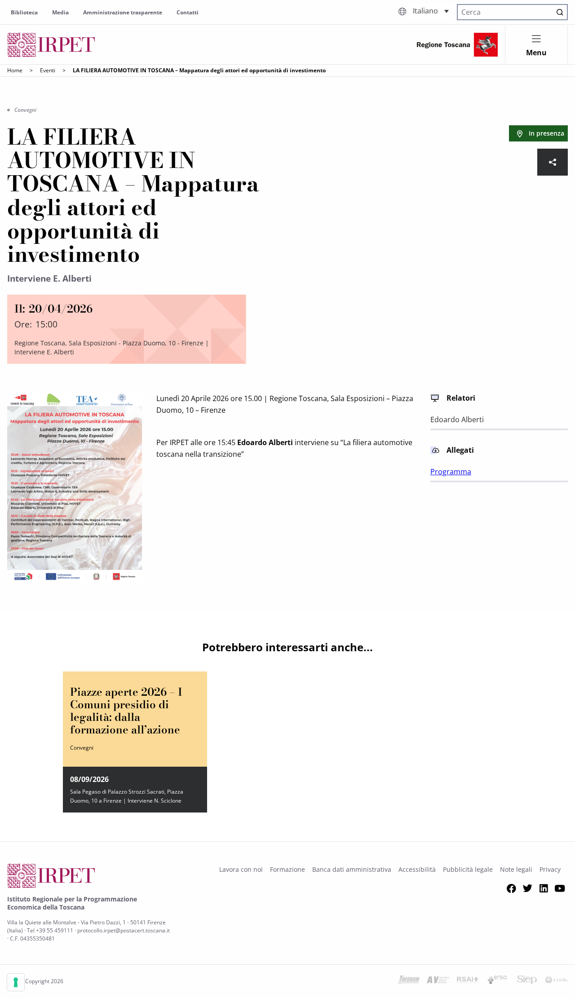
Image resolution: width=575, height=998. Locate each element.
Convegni (25, 110)
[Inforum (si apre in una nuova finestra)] (408, 981)
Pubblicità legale (468, 869)
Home (14, 70)
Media (60, 12)
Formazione (287, 869)
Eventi (47, 70)
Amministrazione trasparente (122, 12)
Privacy (550, 869)
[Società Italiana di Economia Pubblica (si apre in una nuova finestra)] (527, 981)
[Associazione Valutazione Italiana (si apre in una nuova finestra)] (438, 981)
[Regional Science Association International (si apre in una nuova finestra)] (467, 981)
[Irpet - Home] (51, 44)
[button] (430, 11)
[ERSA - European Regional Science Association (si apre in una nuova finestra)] (497, 981)
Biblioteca (24, 12)
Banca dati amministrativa (351, 869)
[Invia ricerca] (560, 12)
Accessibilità (417, 869)
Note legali (516, 869)
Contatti (188, 12)
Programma (450, 472)
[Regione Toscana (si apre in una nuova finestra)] (457, 44)
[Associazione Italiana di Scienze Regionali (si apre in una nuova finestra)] (556, 981)
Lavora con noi (241, 869)
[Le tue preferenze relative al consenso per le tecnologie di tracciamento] (15, 982)
